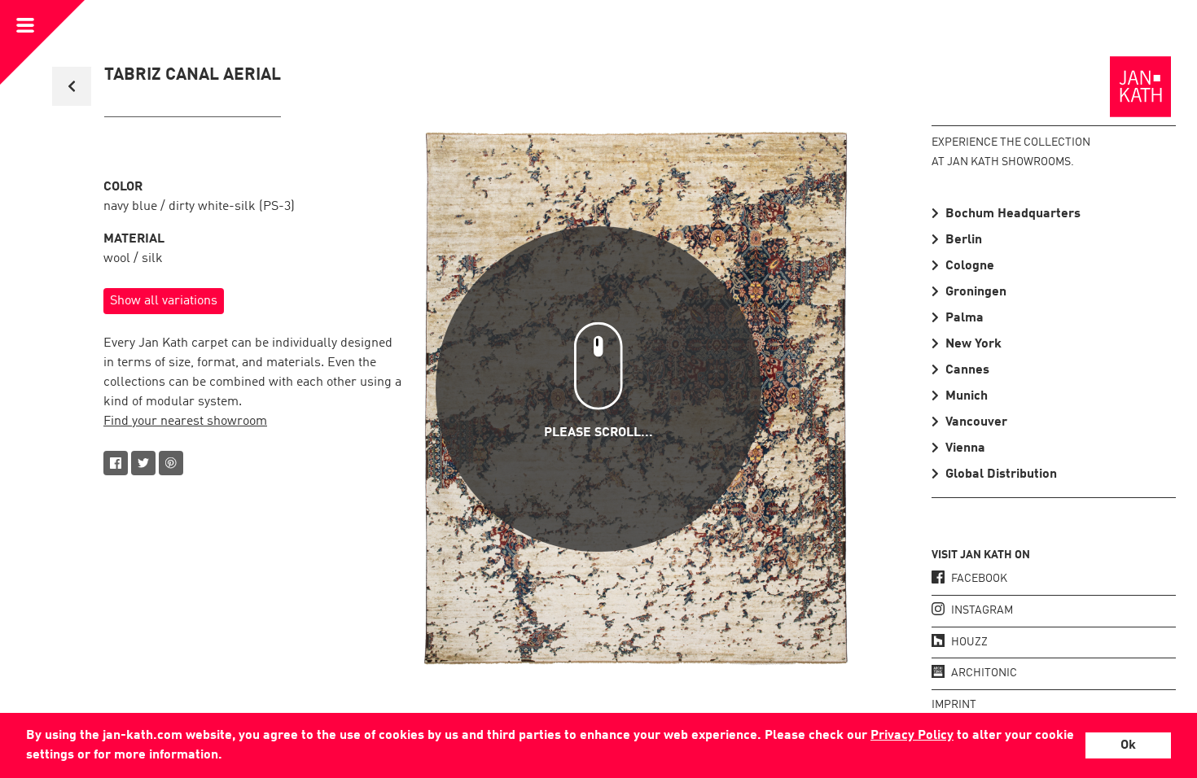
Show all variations (163, 301)
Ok (1128, 745)
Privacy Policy (912, 735)
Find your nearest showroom (185, 421)
